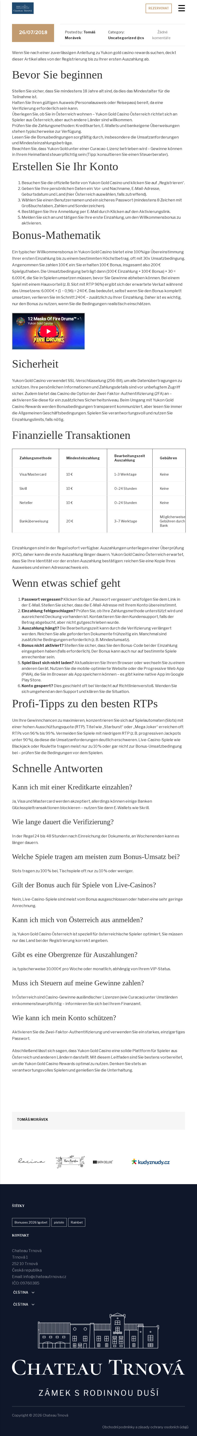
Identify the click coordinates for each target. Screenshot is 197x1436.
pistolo (59, 1222)
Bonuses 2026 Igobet (31, 1222)
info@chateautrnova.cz (44, 1276)
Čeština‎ (20, 1292)
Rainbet (77, 1222)
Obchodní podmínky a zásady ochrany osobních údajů (145, 1427)
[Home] (23, 8)
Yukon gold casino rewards (125, 52)
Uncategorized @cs (126, 38)
